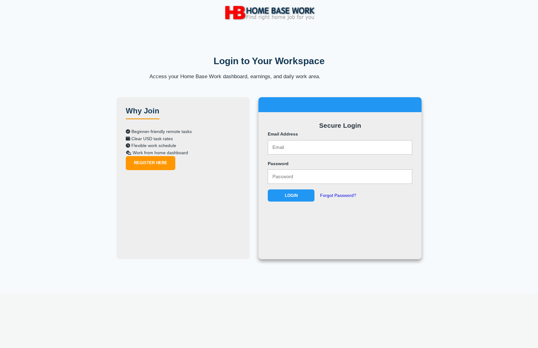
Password (278, 163)
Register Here (150, 162)
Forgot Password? (338, 195)
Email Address (283, 133)
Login (291, 195)
